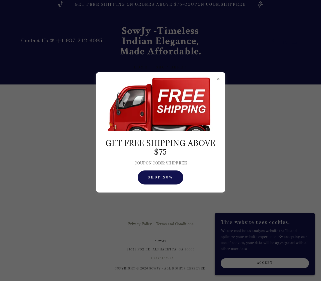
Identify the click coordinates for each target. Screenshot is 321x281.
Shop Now (161, 177)
